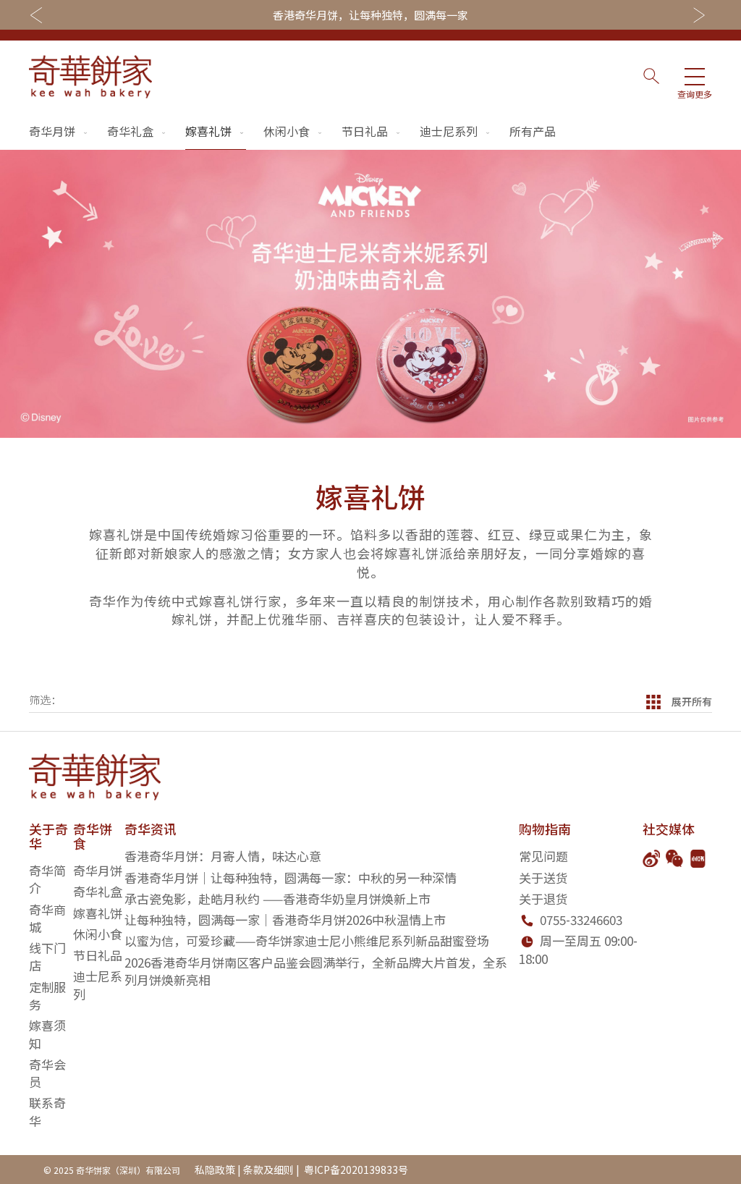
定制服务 (47, 995)
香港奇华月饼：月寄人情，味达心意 (222, 856)
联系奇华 (47, 1111)
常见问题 (543, 856)
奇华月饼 (52, 131)
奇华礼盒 (130, 131)
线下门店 (47, 956)
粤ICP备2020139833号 (355, 1169)
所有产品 (532, 131)
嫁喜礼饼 (208, 131)
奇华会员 (47, 1073)
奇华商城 (47, 918)
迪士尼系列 (449, 131)
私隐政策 (215, 1169)
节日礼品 (365, 131)
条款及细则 (268, 1169)
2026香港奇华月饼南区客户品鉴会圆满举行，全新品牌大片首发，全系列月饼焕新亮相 (315, 971)
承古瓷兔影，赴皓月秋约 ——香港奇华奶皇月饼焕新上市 (277, 898)
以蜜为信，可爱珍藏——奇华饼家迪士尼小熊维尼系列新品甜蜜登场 (306, 940)
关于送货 (543, 877)
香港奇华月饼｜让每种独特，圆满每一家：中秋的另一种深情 (290, 877)
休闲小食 (286, 131)
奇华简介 (47, 879)
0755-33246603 (581, 919)
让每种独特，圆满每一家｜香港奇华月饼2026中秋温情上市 (285, 919)
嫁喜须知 (47, 1034)
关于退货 (543, 898)
